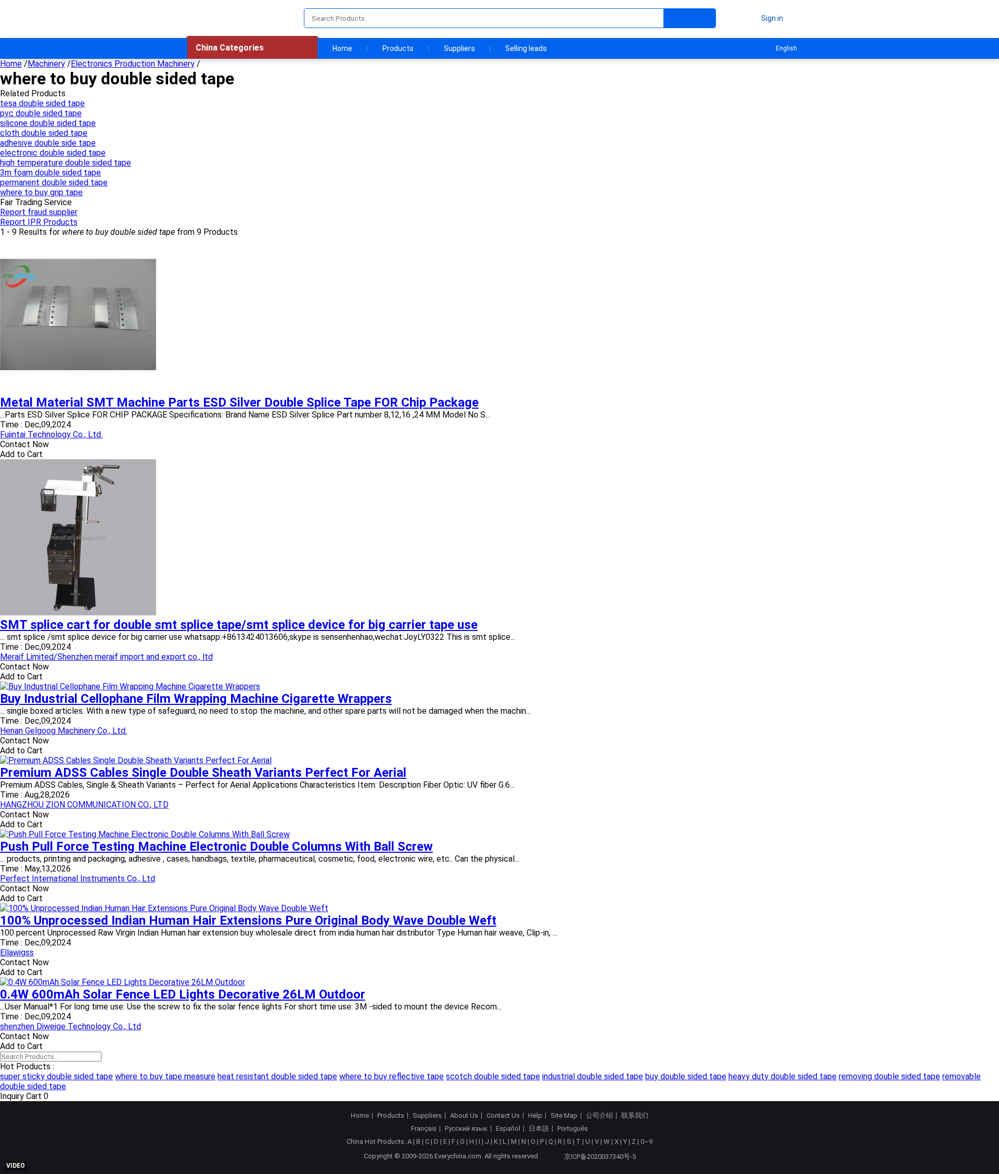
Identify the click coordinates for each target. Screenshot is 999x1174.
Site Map (564, 1116)
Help (535, 1116)
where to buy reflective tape (391, 1076)
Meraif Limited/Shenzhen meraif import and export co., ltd (106, 657)
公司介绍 (599, 1116)
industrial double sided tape (592, 1076)
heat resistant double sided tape (277, 1076)
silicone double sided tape (48, 123)
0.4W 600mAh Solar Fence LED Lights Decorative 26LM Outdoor (182, 994)
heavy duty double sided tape (782, 1076)
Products (398, 48)
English (786, 48)
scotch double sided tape (493, 1076)
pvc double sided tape (41, 113)
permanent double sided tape (54, 182)
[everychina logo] (217, 18)
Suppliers (459, 48)
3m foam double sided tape (50, 173)
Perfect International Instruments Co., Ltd (77, 878)
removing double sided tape (889, 1076)
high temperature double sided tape (65, 163)
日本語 (539, 1129)
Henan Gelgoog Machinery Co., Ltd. (63, 731)
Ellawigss (17, 952)
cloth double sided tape (43, 133)
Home (342, 48)
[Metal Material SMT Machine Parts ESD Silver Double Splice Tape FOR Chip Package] (78, 390)
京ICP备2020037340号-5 (600, 1156)
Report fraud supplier (39, 212)
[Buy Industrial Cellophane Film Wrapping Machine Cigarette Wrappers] (130, 686)
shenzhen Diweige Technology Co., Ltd (70, 1026)
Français (424, 1129)
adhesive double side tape (48, 143)
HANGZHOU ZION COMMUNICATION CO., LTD (84, 805)
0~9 (646, 1141)
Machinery (46, 64)
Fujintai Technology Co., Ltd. (51, 434)
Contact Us (503, 1116)
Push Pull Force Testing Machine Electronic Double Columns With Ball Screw (216, 846)
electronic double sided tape (53, 153)
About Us (464, 1116)
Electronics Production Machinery (133, 64)
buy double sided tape (685, 1076)
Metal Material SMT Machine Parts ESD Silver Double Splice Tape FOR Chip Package (239, 402)
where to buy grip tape (41, 192)
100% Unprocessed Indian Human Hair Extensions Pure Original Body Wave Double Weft (248, 920)
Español (508, 1129)
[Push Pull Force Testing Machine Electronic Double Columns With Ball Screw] (145, 834)
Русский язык (466, 1129)
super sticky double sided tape (56, 1076)
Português (572, 1129)
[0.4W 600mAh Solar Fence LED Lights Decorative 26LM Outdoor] (122, 982)
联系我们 (634, 1116)
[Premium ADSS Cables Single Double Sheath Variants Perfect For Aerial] (136, 760)
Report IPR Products (39, 222)
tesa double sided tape (42, 103)
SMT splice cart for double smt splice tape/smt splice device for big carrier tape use (239, 624)
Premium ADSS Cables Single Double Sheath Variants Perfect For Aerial (203, 772)
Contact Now (24, 444)
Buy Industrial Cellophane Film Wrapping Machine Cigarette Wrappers (196, 698)
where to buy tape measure (165, 1076)
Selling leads (526, 48)
